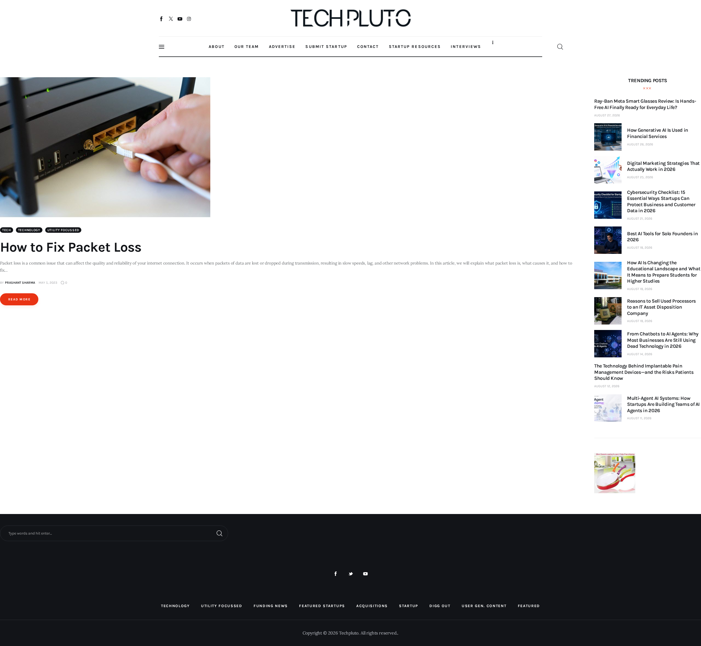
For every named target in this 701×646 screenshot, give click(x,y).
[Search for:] (114, 533)
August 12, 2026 (606, 386)
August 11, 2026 (639, 418)
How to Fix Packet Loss (70, 247)
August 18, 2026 (639, 247)
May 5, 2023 (48, 283)
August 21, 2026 (639, 218)
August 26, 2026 (640, 144)
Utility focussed (63, 230)
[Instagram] (189, 18)
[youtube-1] (365, 574)
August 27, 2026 (607, 115)
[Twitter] (171, 18)
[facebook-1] (335, 574)
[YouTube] (180, 18)
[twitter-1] (350, 574)
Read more (19, 299)
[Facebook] (162, 18)
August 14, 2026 (639, 354)
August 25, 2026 (640, 177)
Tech (6, 230)
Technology (29, 230)
